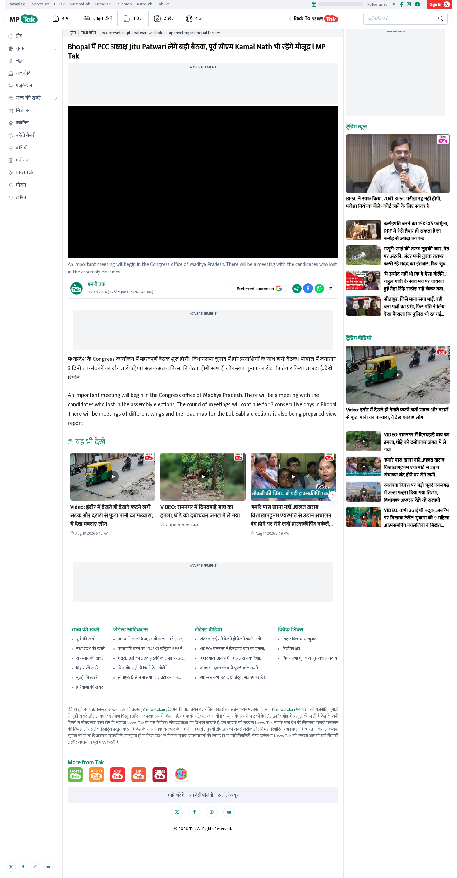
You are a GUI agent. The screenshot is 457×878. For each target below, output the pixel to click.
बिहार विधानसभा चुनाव (299, 639)
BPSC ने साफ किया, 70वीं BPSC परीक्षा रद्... (151, 639)
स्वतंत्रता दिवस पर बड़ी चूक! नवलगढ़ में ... (231, 667)
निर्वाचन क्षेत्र (291, 648)
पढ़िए (137, 18)
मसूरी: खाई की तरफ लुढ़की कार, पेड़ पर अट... (152, 658)
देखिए (169, 18)
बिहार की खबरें (87, 667)
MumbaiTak (80, 4)
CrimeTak (103, 4)
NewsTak (17, 4)
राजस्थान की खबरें (89, 658)
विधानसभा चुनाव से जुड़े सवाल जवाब (310, 658)
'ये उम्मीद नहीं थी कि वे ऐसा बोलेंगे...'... (146, 667)
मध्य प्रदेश (88, 33)
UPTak (59, 4)
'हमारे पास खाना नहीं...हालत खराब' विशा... (231, 658)
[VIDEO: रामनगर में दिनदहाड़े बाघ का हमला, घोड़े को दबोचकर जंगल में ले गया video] (363, 441)
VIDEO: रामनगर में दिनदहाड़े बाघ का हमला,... (234, 648)
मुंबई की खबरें (87, 677)
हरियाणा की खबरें (89, 687)
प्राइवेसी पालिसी (201, 795)
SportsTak (40, 4)
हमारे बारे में (175, 795)
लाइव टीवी (102, 18)
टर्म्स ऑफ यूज (228, 795)
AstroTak (144, 4)
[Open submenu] (56, 48)
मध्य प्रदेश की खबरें (90, 648)
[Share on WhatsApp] (319, 288)
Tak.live (163, 4)
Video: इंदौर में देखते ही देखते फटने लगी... (232, 639)
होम (65, 18)
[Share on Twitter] (330, 288)
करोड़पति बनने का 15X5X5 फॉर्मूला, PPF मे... (151, 648)
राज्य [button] (199, 18)
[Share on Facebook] (308, 288)
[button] (321, 18)
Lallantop (124, 4)
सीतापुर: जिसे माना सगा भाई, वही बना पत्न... (149, 677)
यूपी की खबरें (86, 639)
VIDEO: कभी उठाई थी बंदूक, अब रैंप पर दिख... (235, 677)
